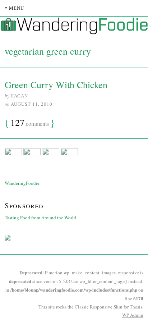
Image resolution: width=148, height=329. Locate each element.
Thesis (136, 306)
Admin (132, 315)
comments (29, 123)
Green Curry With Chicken (56, 84)
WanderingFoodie (22, 183)
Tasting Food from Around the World (40, 217)
